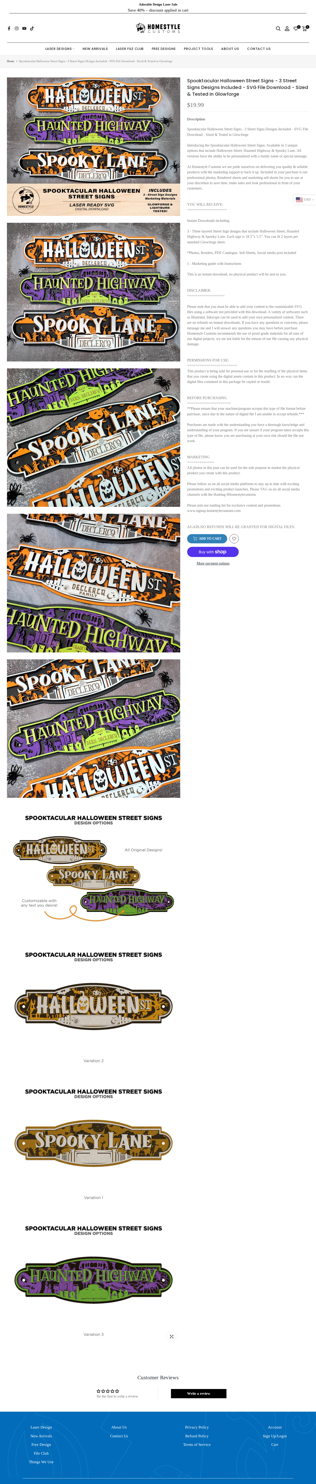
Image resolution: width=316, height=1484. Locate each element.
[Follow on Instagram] (17, 22)
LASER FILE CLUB (130, 42)
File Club (41, 1447)
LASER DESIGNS (58, 42)
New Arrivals (41, 1430)
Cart (274, 1438)
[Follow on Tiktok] (32, 22)
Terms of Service (197, 1438)
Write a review (198, 1387)
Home (10, 55)
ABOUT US (230, 42)
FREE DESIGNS (164, 42)
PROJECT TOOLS (198, 42)
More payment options (213, 557)
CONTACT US (259, 42)
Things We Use (41, 1456)
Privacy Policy (197, 1421)
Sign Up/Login (275, 1430)
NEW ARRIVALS (95, 42)
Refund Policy (197, 1430)
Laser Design (41, 1421)
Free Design (41, 1438)
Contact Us (119, 1430)
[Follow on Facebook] (9, 22)
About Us (119, 1421)
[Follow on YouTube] (24, 22)
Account (275, 1421)
